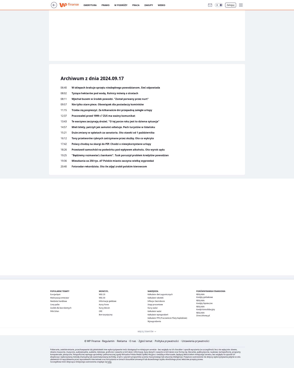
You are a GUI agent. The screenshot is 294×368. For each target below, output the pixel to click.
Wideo (161, 5)
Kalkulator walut (154, 311)
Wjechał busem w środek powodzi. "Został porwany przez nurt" (110, 99)
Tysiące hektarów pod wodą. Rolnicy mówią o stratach (105, 93)
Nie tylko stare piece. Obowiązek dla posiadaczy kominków (108, 104)
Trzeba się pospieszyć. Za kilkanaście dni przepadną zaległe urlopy (112, 110)
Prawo (105, 5)
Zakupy (148, 5)
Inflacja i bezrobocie (156, 301)
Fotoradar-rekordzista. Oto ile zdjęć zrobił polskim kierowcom (109, 166)
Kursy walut (152, 308)
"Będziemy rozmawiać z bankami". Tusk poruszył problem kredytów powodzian (120, 155)
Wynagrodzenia (154, 321)
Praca (135, 5)
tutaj (109, 361)
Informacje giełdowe (107, 301)
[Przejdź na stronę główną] (54, 7)
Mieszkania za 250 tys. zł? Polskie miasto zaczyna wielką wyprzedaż (113, 160)
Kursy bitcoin (104, 308)
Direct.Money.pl (203, 315)
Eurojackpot (55, 294)
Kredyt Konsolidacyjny (205, 309)
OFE (100, 311)
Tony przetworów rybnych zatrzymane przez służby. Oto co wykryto (113, 138)
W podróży (120, 5)
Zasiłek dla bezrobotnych (60, 308)
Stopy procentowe (155, 304)
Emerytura (90, 5)
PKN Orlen (54, 311)
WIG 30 (102, 297)
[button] (219, 5)
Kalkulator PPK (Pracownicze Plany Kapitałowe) (167, 318)
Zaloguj (230, 5)
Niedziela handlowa (58, 301)
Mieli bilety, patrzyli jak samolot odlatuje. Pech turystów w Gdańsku (113, 127)
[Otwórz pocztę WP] (210, 5)
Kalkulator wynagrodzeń (158, 314)
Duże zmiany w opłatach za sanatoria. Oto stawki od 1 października (113, 132)
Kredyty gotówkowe (204, 297)
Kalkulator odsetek (155, 297)
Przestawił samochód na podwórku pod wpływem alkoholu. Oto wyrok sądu (118, 149)
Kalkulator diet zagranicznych (160, 294)
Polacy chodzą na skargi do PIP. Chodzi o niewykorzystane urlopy (111, 144)
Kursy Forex (104, 304)
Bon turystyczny (105, 314)
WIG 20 (102, 294)
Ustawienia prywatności (194, 341)
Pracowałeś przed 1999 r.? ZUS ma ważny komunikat (103, 115)
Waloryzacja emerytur (59, 297)
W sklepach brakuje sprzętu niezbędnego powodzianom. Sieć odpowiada (116, 87)
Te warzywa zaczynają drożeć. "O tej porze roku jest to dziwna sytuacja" (115, 121)
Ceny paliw (54, 304)
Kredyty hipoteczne (204, 303)
